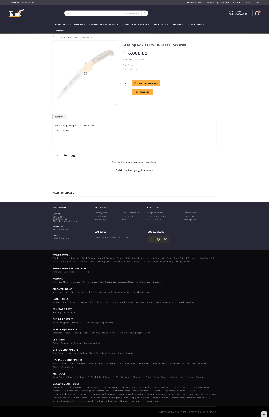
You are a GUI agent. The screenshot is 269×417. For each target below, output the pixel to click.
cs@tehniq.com (61, 238)
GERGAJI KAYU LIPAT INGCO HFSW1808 (154, 44)
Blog (248, 3)
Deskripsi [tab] (59, 116)
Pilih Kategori (130, 13)
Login (257, 3)
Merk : (126, 69)
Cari (145, 13)
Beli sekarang (142, 92)
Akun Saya (224, 3)
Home (54, 37)
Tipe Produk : (129, 65)
